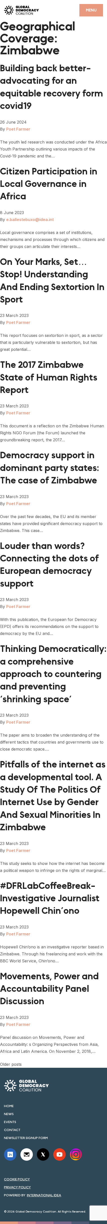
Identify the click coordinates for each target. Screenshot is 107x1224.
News (9, 1114)
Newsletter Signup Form (26, 1138)
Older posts (11, 1064)
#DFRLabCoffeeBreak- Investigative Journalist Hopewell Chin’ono (50, 898)
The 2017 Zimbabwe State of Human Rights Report (48, 377)
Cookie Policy (17, 1179)
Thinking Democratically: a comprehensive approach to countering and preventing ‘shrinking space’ (53, 674)
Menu (91, 10)
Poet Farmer (18, 129)
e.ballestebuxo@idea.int (30, 219)
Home (9, 1106)
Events (10, 1122)
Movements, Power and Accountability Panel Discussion (49, 989)
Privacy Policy (17, 1187)
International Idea (44, 1195)
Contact (12, 1130)
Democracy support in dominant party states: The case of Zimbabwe (49, 468)
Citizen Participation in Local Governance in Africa (48, 184)
